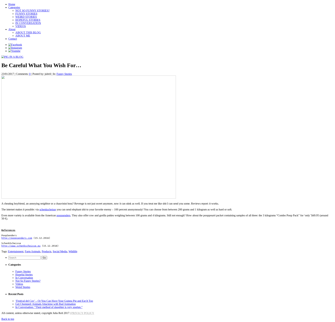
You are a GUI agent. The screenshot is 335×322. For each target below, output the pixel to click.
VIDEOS (20, 26)
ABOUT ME (22, 35)
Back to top (7, 318)
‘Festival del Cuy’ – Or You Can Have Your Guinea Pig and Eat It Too (54, 300)
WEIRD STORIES (26, 16)
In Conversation (24, 277)
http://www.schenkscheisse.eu (20, 246)
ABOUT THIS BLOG (28, 32)
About (11, 29)
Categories (14, 7)
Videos (19, 283)
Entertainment (15, 251)
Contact (12, 38)
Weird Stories (22, 287)
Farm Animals (32, 251)
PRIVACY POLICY (82, 313)
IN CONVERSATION (28, 23)
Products (46, 251)
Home (11, 4)
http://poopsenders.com (16, 238)
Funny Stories (64, 73)
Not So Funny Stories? (27, 280)
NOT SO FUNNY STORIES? (32, 10)
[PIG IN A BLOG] (12, 56)
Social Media (60, 251)
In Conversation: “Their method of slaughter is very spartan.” (49, 307)
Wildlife (73, 251)
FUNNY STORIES (26, 13)
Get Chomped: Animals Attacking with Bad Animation (45, 304)
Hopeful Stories (24, 274)
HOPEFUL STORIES (27, 19)
